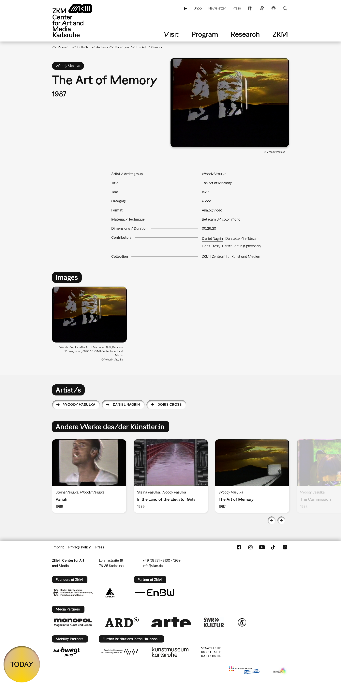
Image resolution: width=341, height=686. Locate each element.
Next (281, 520)
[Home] (77, 21)
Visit (171, 34)
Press (236, 8)
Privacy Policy (79, 547)
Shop (198, 8)
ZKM (280, 34)
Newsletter (217, 8)
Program (204, 34)
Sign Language (262, 8)
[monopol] (73, 622)
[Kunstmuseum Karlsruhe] (170, 652)
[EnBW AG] (154, 592)
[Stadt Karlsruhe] (110, 592)
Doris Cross (210, 246)
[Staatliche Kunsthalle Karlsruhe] (211, 652)
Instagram (250, 547)
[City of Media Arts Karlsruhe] (280, 671)
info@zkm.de (152, 566)
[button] (229, 102)
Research (245, 34)
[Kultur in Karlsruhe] (242, 622)
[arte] (171, 622)
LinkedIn (285, 547)
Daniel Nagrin (212, 238)
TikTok (273, 547)
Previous (271, 520)
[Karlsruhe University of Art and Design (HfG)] (119, 652)
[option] (91, 325)
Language (273, 8)
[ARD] (122, 622)
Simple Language (250, 8)
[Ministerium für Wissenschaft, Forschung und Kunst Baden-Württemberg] (73, 592)
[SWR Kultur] (214, 622)
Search (285, 8)
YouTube (262, 547)
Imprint (58, 547)
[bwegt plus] (66, 652)
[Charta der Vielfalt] (244, 671)
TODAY (21, 664)
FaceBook (239, 547)
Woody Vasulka (79, 404)
